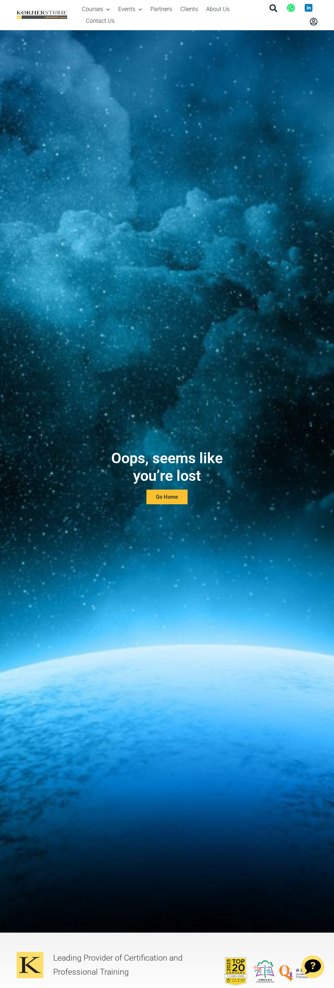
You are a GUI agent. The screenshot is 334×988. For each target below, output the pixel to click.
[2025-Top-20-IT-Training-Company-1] (236, 959)
